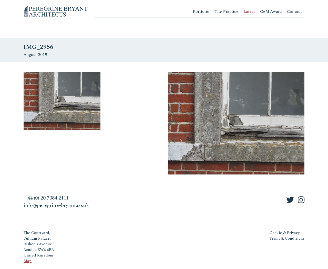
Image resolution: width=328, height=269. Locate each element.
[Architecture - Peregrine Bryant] (56, 7)
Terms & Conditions (287, 238)
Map (28, 261)
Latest (249, 11)
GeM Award (271, 11)
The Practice (226, 11)
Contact (294, 11)
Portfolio (201, 11)
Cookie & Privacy (285, 233)
